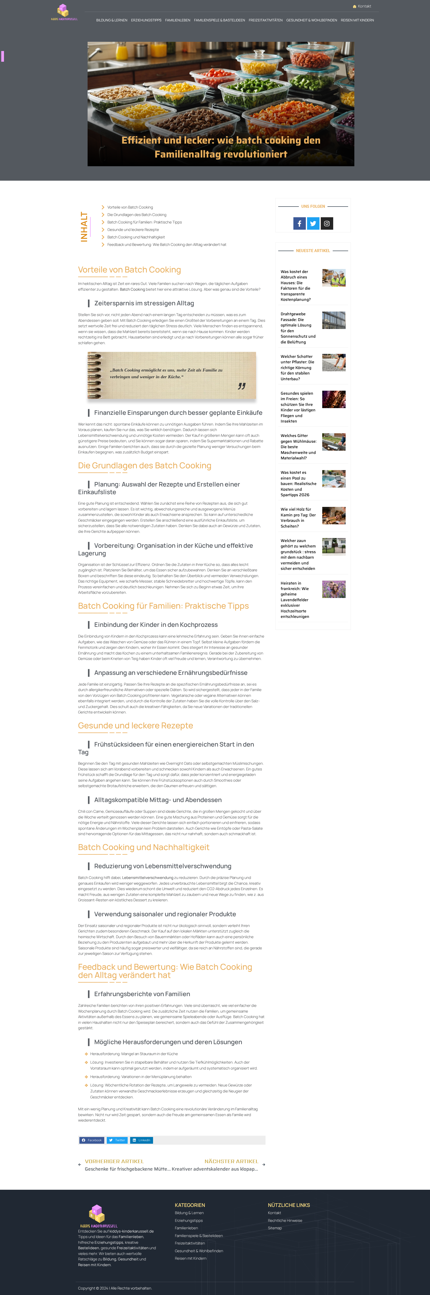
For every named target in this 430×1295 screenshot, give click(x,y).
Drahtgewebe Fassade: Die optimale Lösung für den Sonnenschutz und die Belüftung (298, 328)
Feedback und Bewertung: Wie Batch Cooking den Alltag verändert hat (167, 244)
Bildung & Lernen (111, 20)
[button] (91, 1140)
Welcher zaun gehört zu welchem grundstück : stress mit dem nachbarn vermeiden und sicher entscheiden (298, 555)
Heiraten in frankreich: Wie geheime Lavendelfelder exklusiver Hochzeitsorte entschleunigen (295, 600)
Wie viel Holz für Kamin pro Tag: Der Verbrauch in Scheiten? (298, 517)
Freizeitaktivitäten (266, 20)
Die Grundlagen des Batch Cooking (137, 214)
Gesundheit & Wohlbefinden (311, 20)
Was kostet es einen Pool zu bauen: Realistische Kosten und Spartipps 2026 (299, 483)
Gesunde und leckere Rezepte (133, 229)
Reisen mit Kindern (357, 20)
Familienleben (177, 20)
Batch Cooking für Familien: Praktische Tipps (145, 222)
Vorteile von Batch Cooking (130, 207)
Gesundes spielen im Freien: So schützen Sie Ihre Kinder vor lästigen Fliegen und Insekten (298, 407)
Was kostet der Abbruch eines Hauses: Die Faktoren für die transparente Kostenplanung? (296, 286)
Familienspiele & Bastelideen (219, 20)
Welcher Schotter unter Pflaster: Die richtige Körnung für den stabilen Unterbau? (297, 367)
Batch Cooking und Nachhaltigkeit (136, 237)
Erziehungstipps (146, 20)
